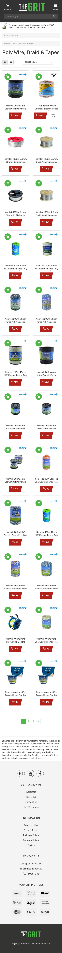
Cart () (7, 9)
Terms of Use (31, 825)
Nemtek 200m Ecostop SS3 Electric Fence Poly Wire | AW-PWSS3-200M (46, 482)
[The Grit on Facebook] (40, 773)
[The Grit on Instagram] (21, 773)
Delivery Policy (31, 840)
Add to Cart (7, 76)
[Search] (55, 16)
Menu (55, 9)
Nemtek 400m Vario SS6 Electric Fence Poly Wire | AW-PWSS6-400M (46, 642)
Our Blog (31, 797)
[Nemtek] (23, 74)
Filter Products (11, 35)
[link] (31, 26)
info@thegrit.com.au (31, 868)
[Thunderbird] (54, 75)
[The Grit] (31, 935)
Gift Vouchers (31, 807)
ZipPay (31, 845)
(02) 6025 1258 (31, 873)
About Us (31, 792)
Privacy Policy (31, 830)
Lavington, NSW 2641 (31, 863)
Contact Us (31, 802)
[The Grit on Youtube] (30, 773)
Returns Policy (31, 835)
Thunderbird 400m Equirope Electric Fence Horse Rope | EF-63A (46, 108)
